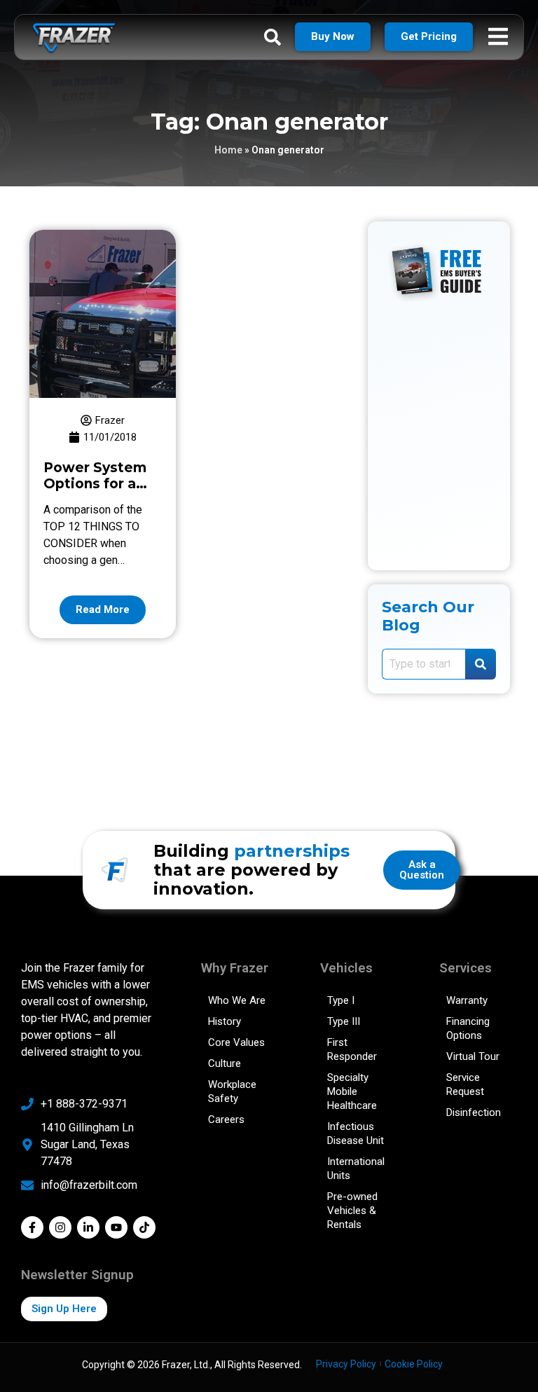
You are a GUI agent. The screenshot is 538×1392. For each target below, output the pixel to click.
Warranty (467, 1000)
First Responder (352, 1049)
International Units (356, 1168)
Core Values (236, 1042)
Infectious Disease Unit (355, 1133)
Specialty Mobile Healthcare (352, 1091)
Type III (343, 1021)
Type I (340, 1000)
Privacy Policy (346, 1364)
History (224, 1021)
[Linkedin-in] (88, 1227)
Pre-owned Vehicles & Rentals (352, 1210)
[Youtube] (116, 1227)
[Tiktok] (144, 1227)
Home (228, 150)
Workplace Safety (232, 1091)
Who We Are (236, 1000)
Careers (226, 1119)
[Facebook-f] (32, 1227)
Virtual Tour (472, 1056)
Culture (224, 1063)
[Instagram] (60, 1227)
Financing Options (468, 1028)
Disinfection (473, 1112)
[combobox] (423, 664)
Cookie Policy (414, 1364)
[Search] (480, 664)
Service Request (465, 1084)
